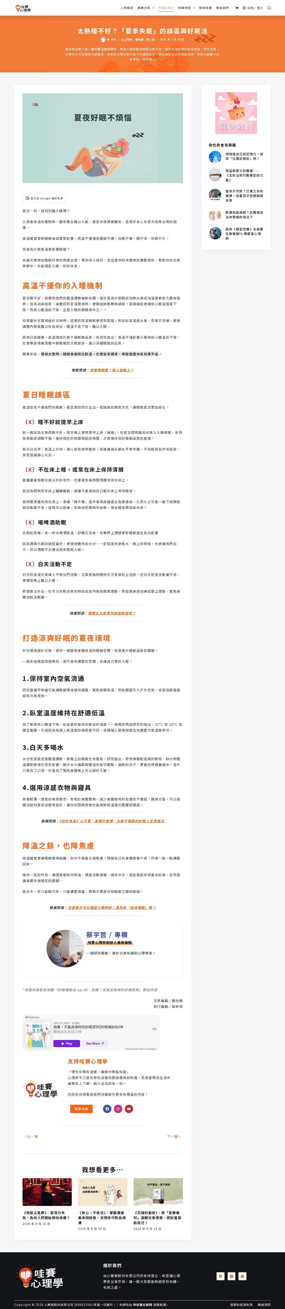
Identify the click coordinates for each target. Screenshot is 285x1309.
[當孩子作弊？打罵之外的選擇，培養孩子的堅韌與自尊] (215, 195)
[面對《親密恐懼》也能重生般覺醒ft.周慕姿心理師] (215, 233)
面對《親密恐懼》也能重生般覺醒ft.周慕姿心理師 (244, 233)
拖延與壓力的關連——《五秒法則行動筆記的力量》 (244, 175)
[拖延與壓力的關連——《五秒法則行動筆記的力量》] (215, 174)
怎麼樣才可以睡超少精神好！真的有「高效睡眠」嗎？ (112, 907)
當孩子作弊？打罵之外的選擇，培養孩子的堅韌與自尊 (244, 195)
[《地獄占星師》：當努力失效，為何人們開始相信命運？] (47, 1192)
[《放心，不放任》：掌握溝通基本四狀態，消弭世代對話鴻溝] (102, 1192)
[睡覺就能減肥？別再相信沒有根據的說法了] (215, 215)
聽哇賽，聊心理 (145, 39)
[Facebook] (220, 1276)
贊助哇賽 (205, 8)
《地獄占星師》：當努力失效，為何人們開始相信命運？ (46, 1215)
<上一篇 (31, 1136)
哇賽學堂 (184, 8)
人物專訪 (126, 8)
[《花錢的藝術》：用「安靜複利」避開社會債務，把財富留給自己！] (158, 1192)
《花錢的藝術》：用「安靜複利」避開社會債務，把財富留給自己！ (157, 1217)
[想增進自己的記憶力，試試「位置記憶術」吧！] (215, 157)
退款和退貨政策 (241, 1305)
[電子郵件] (242, 1276)
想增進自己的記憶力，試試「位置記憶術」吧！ (244, 156)
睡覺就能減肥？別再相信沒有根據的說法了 (244, 214)
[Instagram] (232, 1276)
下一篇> (173, 1136)
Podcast (166, 8)
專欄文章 (143, 8)
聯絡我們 (222, 8)
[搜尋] (269, 7)
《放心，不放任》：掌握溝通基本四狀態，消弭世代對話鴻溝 (102, 1217)
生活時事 (126, 39)
